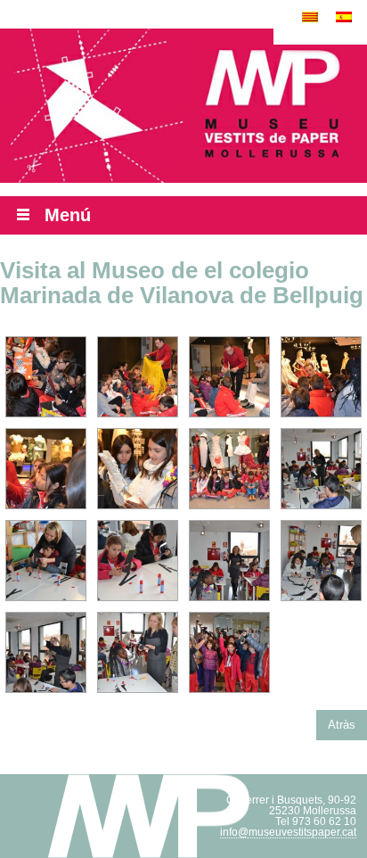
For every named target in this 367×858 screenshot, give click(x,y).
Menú (68, 215)
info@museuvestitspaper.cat (288, 832)
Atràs (341, 724)
